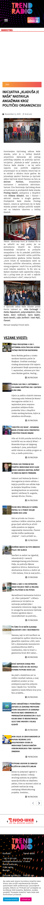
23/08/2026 (33, 540)
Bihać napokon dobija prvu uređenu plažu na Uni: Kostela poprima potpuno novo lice (24, 667)
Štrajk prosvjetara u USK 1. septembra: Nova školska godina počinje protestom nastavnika (25, 347)
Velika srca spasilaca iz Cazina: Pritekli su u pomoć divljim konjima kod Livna (24, 510)
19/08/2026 (33, 757)
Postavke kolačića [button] (11, 899)
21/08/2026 (33, 577)
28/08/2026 (32, 377)
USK (7, 84)
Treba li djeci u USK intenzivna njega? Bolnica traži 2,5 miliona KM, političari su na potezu (24, 587)
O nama (26, 861)
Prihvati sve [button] (26, 899)
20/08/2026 (32, 657)
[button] (6, 20)
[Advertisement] (22, 56)
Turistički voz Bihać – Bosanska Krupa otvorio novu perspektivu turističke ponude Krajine (25, 430)
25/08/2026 (33, 420)
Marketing (27, 858)
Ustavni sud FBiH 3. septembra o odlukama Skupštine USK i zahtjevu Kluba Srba (26, 387)
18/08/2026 (33, 797)
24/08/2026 (32, 500)
